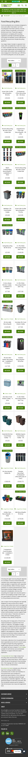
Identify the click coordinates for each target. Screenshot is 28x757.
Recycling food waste (7, 668)
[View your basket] (26, 5)
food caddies (22, 647)
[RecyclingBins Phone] (2, 1)
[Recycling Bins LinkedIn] (7, 733)
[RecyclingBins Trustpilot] (19, 1)
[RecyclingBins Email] (6, 1)
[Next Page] (17, 65)
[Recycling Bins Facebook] (3, 733)
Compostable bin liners (7, 656)
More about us (5, 720)
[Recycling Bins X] (12, 733)
